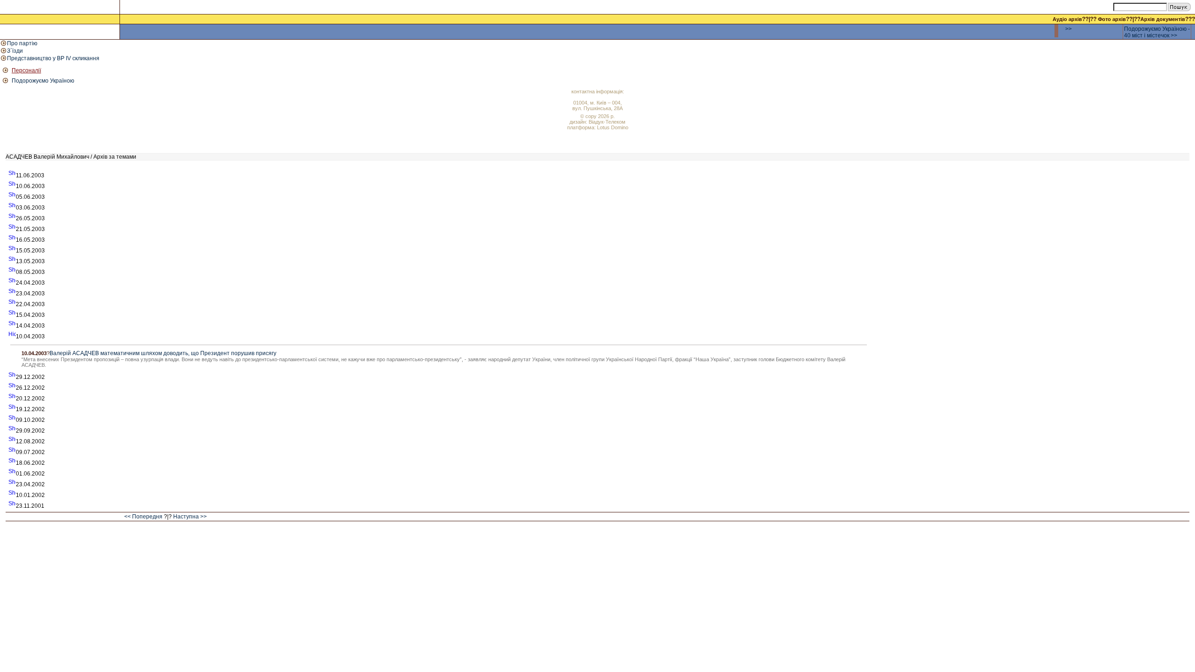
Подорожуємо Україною (43, 80)
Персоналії (26, 70)
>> (1068, 29)
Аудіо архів (1067, 19)
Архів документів (1162, 19)
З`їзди (15, 51)
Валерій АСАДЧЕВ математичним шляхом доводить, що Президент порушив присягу (162, 353)
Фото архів (1112, 19)
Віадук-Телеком (607, 122)
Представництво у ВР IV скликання (53, 58)
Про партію (22, 43)
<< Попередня (143, 516)
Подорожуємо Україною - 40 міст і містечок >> (1157, 32)
